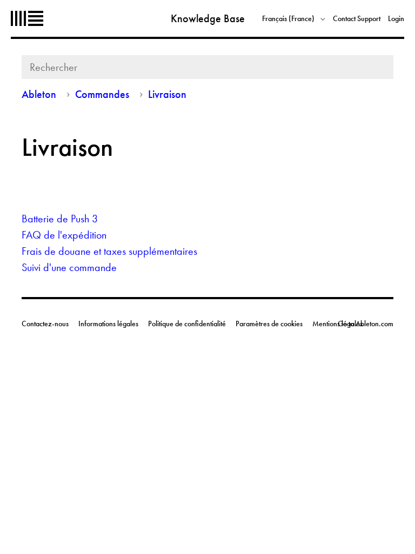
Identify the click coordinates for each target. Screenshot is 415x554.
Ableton (27, 18)
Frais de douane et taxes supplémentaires (109, 251)
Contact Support (356, 18)
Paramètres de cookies (269, 323)
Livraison (167, 94)
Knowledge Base (208, 18)
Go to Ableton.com (365, 323)
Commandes (102, 94)
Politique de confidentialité (187, 323)
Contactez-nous (45, 323)
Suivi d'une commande (69, 267)
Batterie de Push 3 (60, 219)
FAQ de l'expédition (64, 235)
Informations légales (108, 323)
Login (396, 18)
